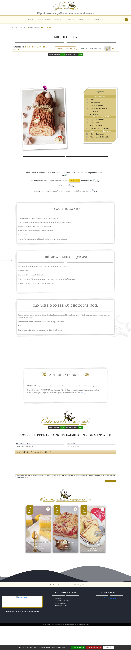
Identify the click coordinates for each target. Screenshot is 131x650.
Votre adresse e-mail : (23, 443)
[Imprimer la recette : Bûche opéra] (107, 48)
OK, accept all (78, 647)
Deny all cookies (94, 647)
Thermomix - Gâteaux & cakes (30, 48)
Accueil (30, 20)
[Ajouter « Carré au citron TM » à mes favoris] (48, 509)
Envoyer (110, 481)
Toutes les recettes (62, 600)
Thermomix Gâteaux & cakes (38, 547)
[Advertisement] (65, 70)
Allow (62, 55)
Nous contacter (84, 20)
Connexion (99, 19)
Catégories (58, 20)
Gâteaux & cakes (34, 27)
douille (74, 180)
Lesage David (85, 624)
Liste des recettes (43, 20)
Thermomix (23, 27)
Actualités (70, 20)
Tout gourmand (110, 598)
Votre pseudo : (71, 443)
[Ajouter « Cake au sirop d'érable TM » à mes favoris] (102, 509)
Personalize (108, 647)
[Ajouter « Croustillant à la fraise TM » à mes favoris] (75, 509)
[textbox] (65, 464)
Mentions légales (61, 606)
